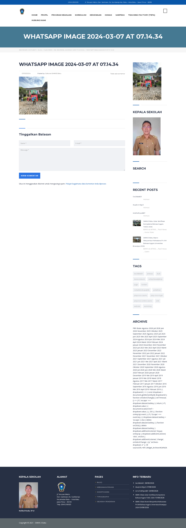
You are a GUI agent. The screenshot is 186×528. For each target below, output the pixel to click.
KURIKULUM (80, 15)
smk (157, 301)
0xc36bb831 (138, 274)
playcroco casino (140, 295)
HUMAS (108, 15)
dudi (158, 274)
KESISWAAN (95, 15)
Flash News (162, 229)
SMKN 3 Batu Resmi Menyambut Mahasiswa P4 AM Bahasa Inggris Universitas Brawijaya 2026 (150, 505)
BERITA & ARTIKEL (150, 229)
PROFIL (44, 15)
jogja (136, 284)
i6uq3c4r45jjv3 (140, 487)
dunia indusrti (139, 279)
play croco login (157, 295)
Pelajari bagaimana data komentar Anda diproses (86, 184)
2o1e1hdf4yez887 (141, 491)
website (137, 306)
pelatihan (157, 290)
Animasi (146, 199)
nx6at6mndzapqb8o (142, 290)
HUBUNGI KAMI (39, 20)
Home (34, 15)
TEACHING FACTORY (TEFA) (141, 15)
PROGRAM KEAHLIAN (61, 15)
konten (144, 284)
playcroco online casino (143, 301)
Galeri (147, 251)
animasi (150, 274)
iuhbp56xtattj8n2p (155, 279)
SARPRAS (120, 15)
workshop (148, 306)
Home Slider (149, 232)
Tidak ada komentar (117, 74)
